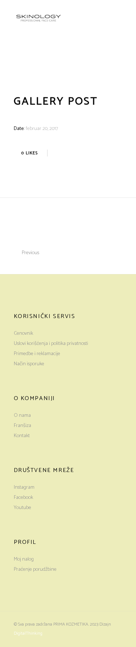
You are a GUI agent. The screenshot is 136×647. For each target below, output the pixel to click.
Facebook (23, 497)
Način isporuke (29, 364)
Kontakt (22, 436)
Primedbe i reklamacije (37, 354)
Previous (30, 253)
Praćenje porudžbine (35, 569)
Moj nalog (24, 559)
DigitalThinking (28, 633)
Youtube (22, 508)
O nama (22, 415)
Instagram (24, 487)
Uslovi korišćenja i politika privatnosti (51, 343)
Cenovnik (23, 333)
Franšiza (22, 426)
